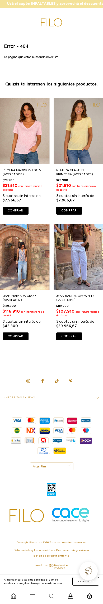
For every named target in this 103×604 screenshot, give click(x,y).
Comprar (15, 210)
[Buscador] (51, 596)
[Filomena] (13, 596)
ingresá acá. (81, 550)
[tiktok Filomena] (57, 381)
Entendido (85, 581)
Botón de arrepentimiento (51, 555)
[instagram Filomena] (29, 381)
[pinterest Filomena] (71, 381)
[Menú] (32, 596)
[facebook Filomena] (43, 381)
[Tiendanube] (51, 567)
